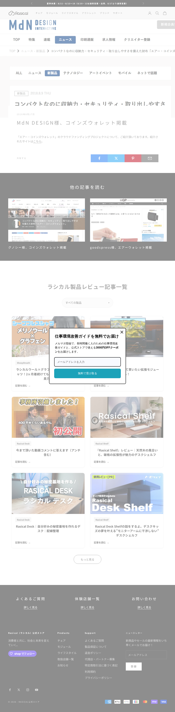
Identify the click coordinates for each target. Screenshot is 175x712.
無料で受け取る (87, 373)
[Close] (122, 332)
